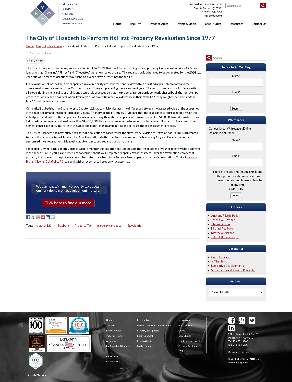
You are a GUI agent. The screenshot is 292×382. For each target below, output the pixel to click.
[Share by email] (53, 217)
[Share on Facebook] (28, 217)
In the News (184, 320)
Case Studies (213, 24)
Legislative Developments (227, 265)
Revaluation (135, 225)
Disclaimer (233, 351)
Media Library (144, 346)
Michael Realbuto (222, 228)
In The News (219, 261)
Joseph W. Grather (223, 220)
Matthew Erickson (222, 233)
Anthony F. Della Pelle (224, 215)
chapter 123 (44, 225)
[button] (263, 5)
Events (181, 330)
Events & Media (187, 24)
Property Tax (83, 225)
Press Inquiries (185, 325)
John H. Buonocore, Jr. (225, 237)
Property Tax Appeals (148, 330)
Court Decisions (221, 257)
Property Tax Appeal (49, 46)
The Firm (135, 24)
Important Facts (114, 336)
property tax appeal (109, 225)
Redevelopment (145, 336)
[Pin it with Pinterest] (43, 217)
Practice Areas (159, 24)
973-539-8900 (214, 12)
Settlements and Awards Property (233, 270)
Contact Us (259, 24)
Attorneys (111, 341)
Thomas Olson (220, 224)
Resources (236, 24)
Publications (112, 356)
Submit (236, 195)
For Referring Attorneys (118, 346)
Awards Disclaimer (37, 375)
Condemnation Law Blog (190, 341)
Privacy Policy (113, 361)
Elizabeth (63, 225)
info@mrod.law (213, 15)
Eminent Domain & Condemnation (154, 325)
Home (117, 24)
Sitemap (245, 351)
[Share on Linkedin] (48, 217)
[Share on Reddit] (38, 217)
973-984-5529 (240, 344)
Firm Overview (113, 330)
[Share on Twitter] (33, 217)
